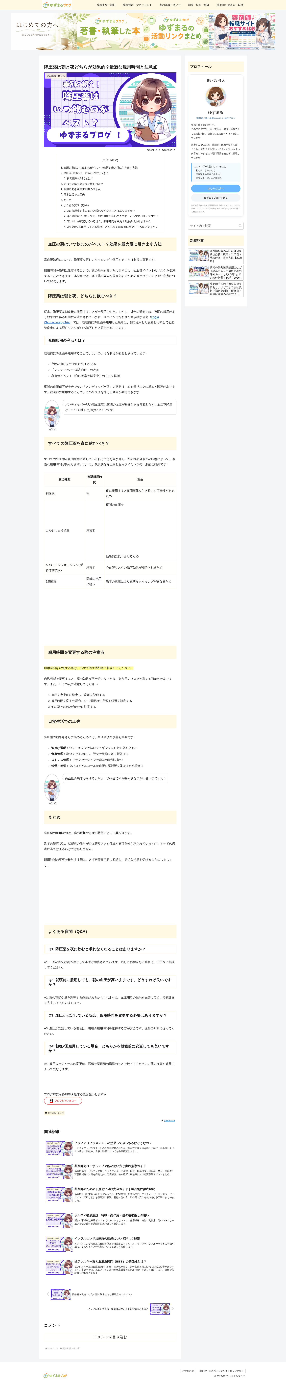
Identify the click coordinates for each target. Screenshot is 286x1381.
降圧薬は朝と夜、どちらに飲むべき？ (86, 173)
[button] (240, 226)
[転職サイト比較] (242, 31)
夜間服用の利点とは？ (80, 178)
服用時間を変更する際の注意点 (82, 189)
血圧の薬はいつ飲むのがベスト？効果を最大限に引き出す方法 (101, 167)
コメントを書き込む (110, 1337)
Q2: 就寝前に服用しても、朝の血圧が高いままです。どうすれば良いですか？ (113, 215)
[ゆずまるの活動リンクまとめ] (176, 31)
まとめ (68, 199)
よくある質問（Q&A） (77, 205)
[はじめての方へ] (44, 31)
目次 (105, 160)
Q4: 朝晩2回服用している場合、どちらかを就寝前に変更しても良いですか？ (112, 226)
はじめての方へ (216, 188)
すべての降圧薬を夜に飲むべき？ (83, 183)
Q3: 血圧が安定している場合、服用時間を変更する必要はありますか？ (109, 221)
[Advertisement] (135, 530)
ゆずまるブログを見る (215, 197)
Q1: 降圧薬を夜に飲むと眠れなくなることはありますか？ (101, 210)
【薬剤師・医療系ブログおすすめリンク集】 (220, 1370)
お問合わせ (188, 1370)
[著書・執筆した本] (110, 31)
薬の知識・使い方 (56, 1113)
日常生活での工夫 (74, 194)
